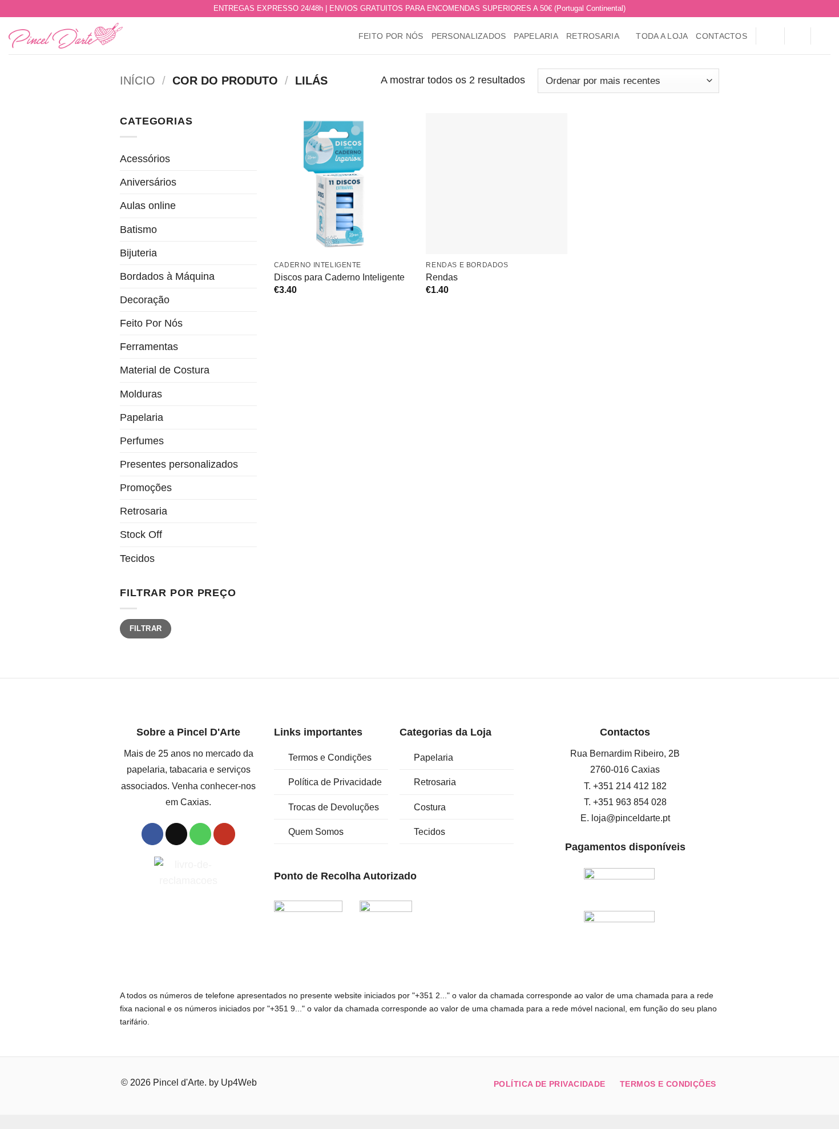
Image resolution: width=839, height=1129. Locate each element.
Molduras (141, 394)
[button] (770, 36)
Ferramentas (149, 346)
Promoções (146, 487)
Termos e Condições (330, 757)
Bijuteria (138, 253)
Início (137, 80)
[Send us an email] (800, 9)
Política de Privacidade (335, 782)
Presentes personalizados (179, 464)
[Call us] (812, 9)
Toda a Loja (662, 36)
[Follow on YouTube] (824, 9)
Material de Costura (164, 370)
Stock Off (141, 534)
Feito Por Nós (390, 36)
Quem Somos (316, 832)
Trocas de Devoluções (333, 807)
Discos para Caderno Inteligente (339, 277)
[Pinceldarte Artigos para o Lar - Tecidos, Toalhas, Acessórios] (66, 36)
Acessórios (145, 158)
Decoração (145, 300)
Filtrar (146, 628)
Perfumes (142, 441)
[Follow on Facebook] (788, 9)
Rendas (442, 277)
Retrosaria (592, 36)
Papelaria (536, 36)
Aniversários (148, 182)
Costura (430, 807)
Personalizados (468, 36)
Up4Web (239, 1082)
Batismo (138, 229)
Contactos (721, 36)
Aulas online (148, 205)
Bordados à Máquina (167, 276)
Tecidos (137, 558)
